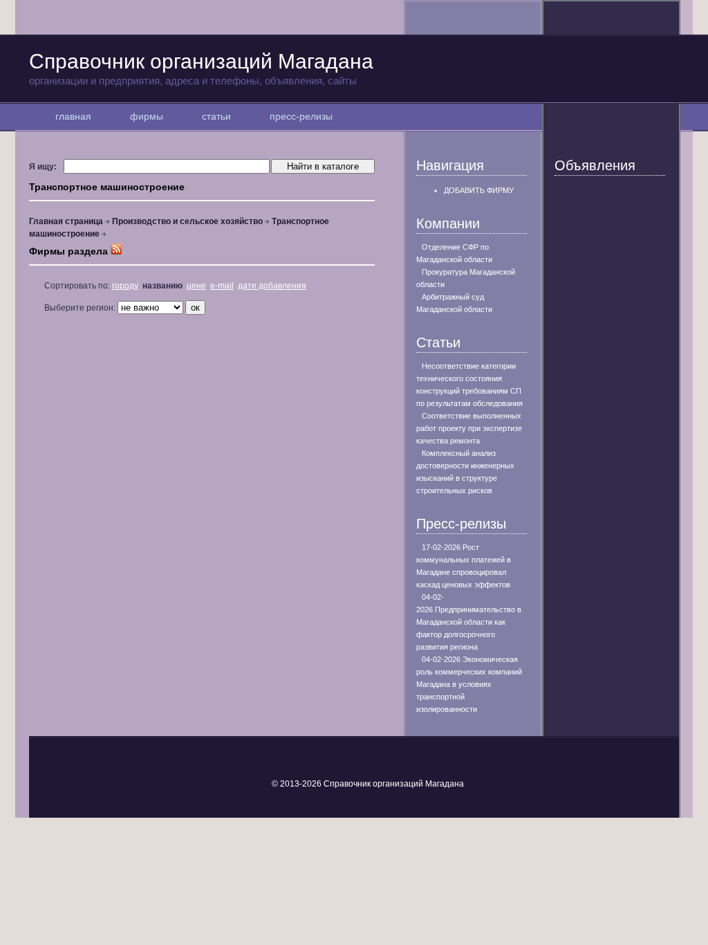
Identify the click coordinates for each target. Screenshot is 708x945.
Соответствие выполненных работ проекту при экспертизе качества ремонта (469, 428)
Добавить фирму (479, 190)
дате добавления (272, 286)
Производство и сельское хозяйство (187, 221)
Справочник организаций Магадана (201, 68)
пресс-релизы (301, 116)
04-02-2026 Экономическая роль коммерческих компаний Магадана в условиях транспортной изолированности (469, 684)
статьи (216, 116)
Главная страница (66, 221)
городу (125, 286)
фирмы (146, 116)
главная (73, 116)
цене (196, 286)
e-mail (222, 286)
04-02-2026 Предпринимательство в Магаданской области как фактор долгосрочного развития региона (468, 622)
